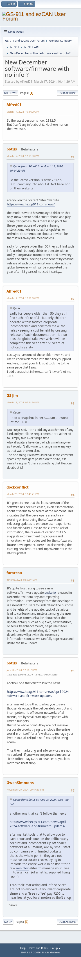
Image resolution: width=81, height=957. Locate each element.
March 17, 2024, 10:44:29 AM (23, 111)
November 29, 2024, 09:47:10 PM (25, 789)
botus (12, 149)
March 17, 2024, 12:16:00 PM (23, 156)
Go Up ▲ (55, 948)
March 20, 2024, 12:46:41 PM (23, 494)
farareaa (14, 572)
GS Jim (12, 395)
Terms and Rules (38, 948)
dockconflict (18, 487)
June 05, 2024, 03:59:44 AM (22, 579)
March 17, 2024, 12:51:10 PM (23, 298)
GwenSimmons (20, 782)
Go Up (8, 921)
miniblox (22, 868)
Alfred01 (14, 104)
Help (23, 948)
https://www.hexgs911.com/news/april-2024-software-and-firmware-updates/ (38, 694)
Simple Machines (51, 952)
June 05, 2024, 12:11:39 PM (22, 670)
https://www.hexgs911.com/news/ (31, 204)
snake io (50, 593)
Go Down (10, 93)
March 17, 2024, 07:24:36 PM (23, 402)
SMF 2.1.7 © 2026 (30, 952)
